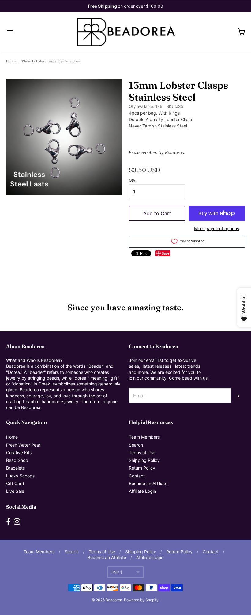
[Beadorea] (126, 32)
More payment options (216, 228)
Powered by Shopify (141, 600)
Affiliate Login (142, 491)
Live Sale (15, 491)
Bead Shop (17, 460)
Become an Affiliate (148, 483)
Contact (137, 475)
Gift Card (15, 483)
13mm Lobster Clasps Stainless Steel (51, 61)
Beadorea (114, 600)
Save (165, 253)
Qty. (132, 180)
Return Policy (142, 467)
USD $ (117, 572)
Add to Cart (157, 213)
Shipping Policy (144, 460)
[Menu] (30, 32)
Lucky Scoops (20, 475)
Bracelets (15, 467)
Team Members (144, 437)
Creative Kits (19, 452)
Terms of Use (142, 452)
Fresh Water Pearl (23, 444)
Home (11, 61)
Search (136, 444)
